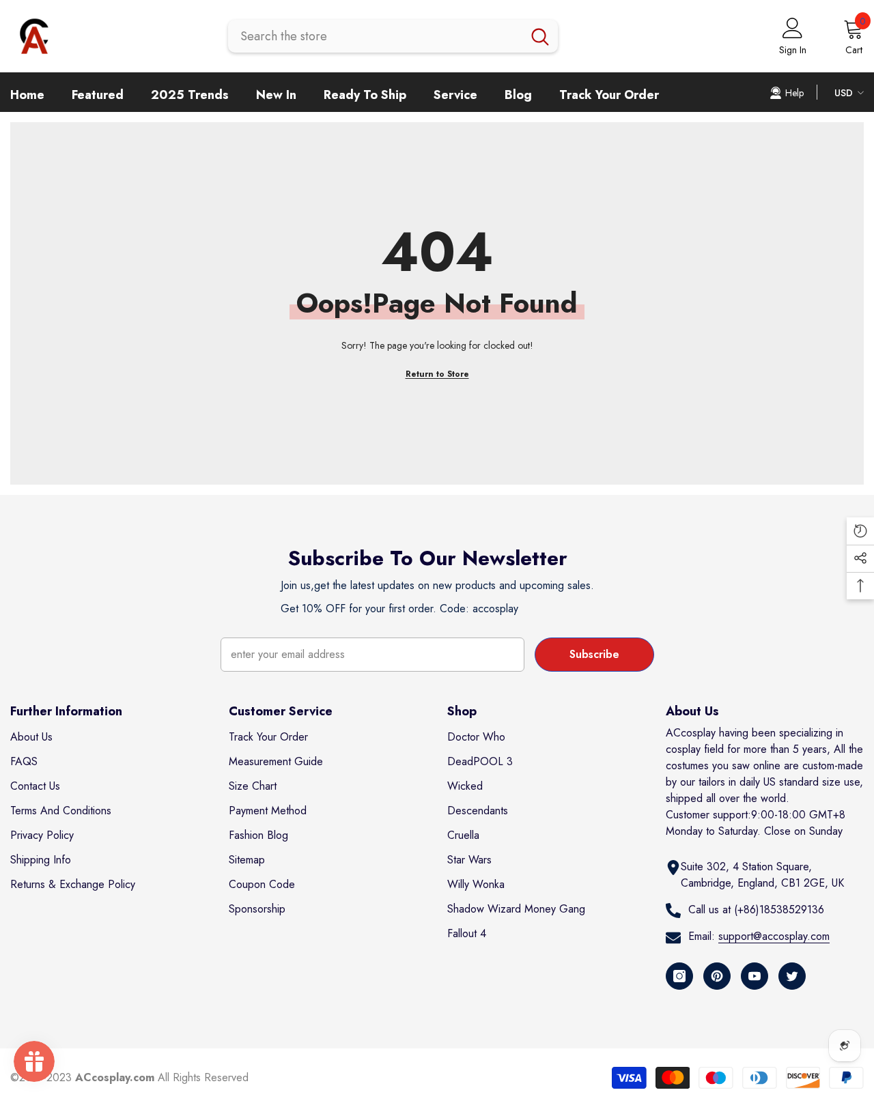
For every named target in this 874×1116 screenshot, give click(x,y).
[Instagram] (679, 976)
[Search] (393, 36)
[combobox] (375, 36)
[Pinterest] (717, 976)
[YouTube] (754, 976)
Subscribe (594, 654)
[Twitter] (792, 976)
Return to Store (437, 374)
